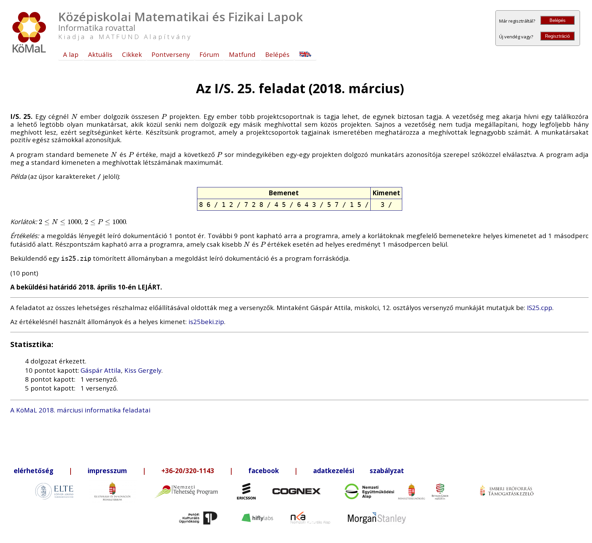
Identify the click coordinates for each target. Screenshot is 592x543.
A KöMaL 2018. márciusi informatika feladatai (80, 410)
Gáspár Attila (101, 370)
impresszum (107, 470)
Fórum (209, 54)
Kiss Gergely (142, 370)
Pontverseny (170, 54)
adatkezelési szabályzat (358, 470)
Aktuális (100, 54)
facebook (263, 470)
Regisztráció (557, 36)
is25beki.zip (206, 321)
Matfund (242, 54)
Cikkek (132, 54)
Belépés (558, 20)
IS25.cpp (539, 307)
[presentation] (74, 116)
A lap (70, 54)
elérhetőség (33, 470)
